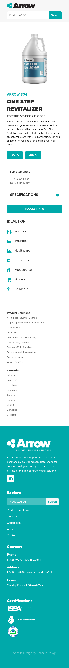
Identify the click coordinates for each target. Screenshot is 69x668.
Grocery (11, 395)
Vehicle (10, 404)
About (10, 529)
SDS (31, 155)
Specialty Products (16, 357)
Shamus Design (46, 653)
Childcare (11, 414)
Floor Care (12, 332)
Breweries (12, 409)
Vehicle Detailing (15, 362)
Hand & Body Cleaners (18, 342)
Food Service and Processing (21, 337)
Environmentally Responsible (21, 352)
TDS (12, 155)
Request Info (34, 208)
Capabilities (14, 523)
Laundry (11, 400)
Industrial (11, 375)
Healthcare (12, 385)
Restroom (12, 390)
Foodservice (13, 380)
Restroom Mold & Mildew (19, 347)
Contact (12, 535)
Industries (13, 516)
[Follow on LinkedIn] (10, 478)
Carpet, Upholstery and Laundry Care (25, 322)
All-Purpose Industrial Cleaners (22, 317)
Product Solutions (18, 510)
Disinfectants (13, 327)
